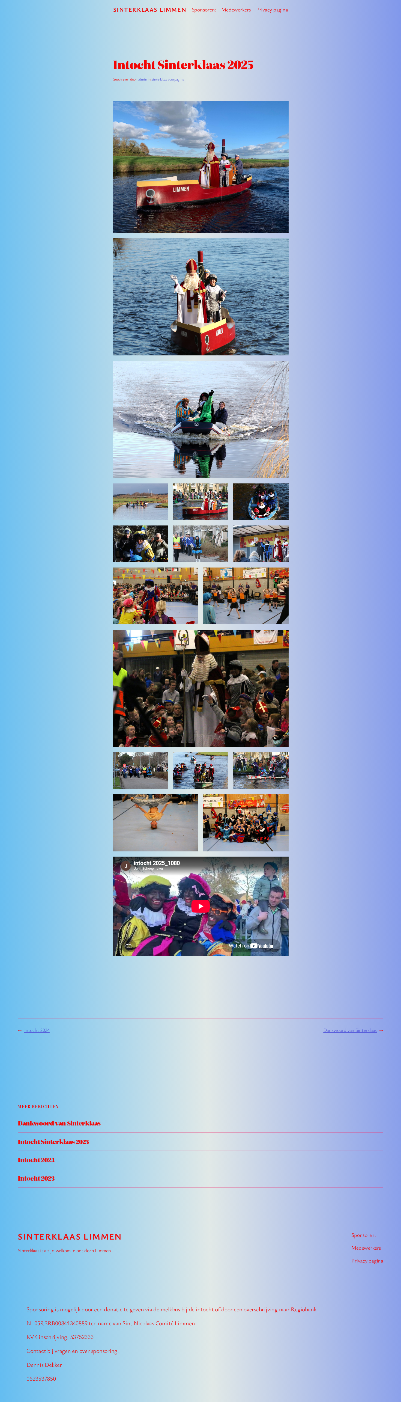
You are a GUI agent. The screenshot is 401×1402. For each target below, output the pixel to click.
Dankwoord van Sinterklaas (350, 1030)
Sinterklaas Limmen (150, 9)
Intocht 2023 (36, 1178)
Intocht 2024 (37, 1030)
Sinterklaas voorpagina (167, 79)
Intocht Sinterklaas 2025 (53, 1141)
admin (142, 79)
